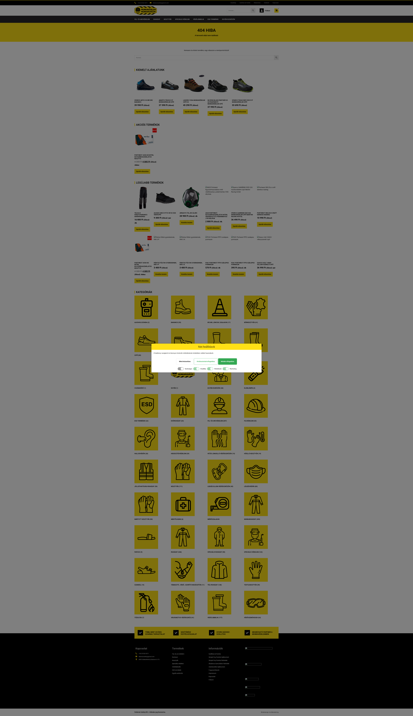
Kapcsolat (276, 3)
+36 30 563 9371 (143, 3)
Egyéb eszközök (228, 19)
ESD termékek (213, 19)
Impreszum (212, 673)
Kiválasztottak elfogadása (206, 361)
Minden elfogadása (227, 361)
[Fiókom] (262, 10)
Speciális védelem (182, 19)
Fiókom (267, 11)
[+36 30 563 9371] (135, 3)
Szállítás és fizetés (245, 3)
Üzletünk (266, 3)
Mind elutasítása (185, 361)
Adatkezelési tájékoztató (217, 667)
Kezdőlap (233, 3)
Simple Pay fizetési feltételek (218, 660)
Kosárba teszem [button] (186, 222)
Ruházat (156, 19)
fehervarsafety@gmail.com (161, 3)
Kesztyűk (167, 19)
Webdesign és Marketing (270, 712)
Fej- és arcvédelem (142, 19)
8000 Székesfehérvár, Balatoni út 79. (149, 659)
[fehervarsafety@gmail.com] (150, 3)
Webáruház (257, 3)
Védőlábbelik (198, 19)
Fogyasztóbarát (214, 670)
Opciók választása (142, 112)
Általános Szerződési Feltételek (219, 663)
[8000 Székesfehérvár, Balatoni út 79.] (136, 659)
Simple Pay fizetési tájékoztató (219, 657)
